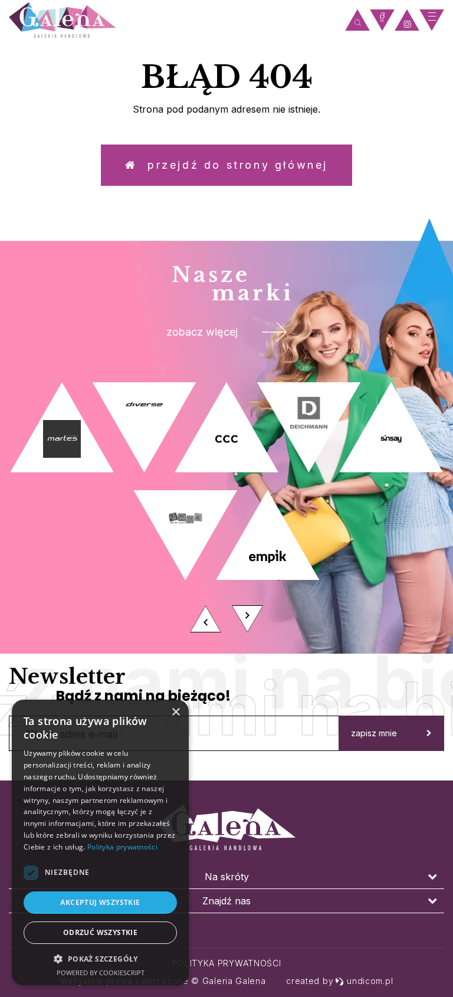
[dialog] (100, 842)
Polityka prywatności (226, 963)
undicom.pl (370, 981)
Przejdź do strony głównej (232, 165)
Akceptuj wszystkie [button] (100, 902)
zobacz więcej (202, 332)
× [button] (175, 712)
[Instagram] (407, 20)
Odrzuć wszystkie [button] (100, 932)
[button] (100, 958)
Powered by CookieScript (101, 972)
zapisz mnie (374, 733)
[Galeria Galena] (174, 20)
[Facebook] (382, 20)
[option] (226, 510)
